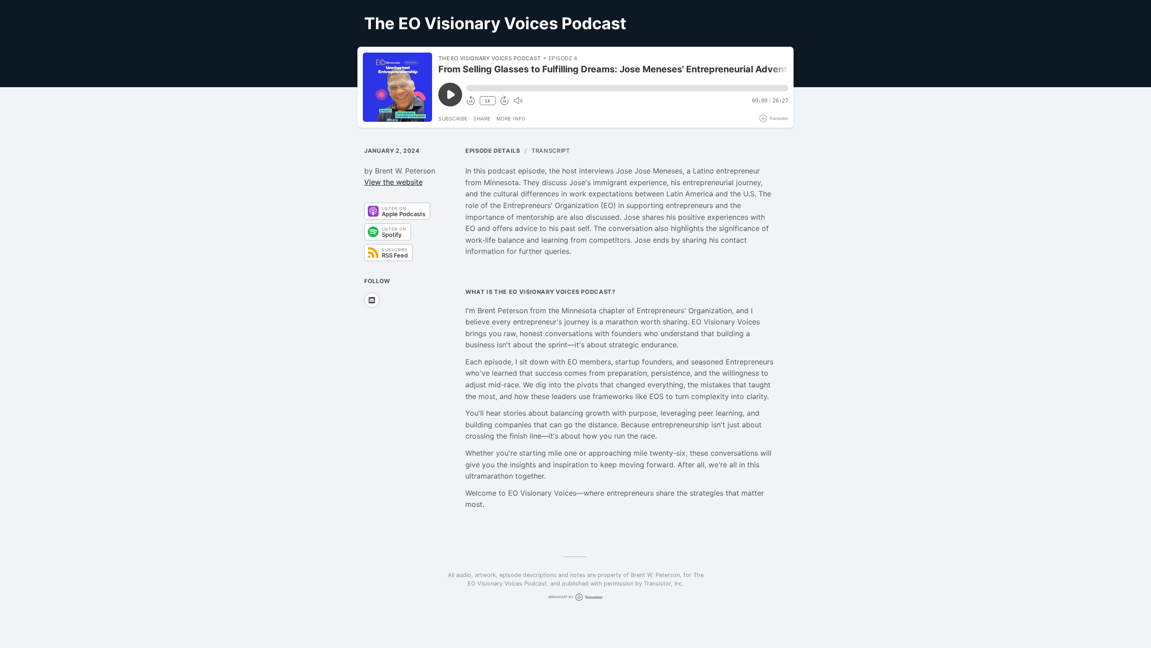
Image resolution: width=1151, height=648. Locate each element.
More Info (511, 118)
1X (487, 100)
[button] (627, 88)
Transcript (550, 150)
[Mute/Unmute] (517, 101)
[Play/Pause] (397, 87)
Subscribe (453, 118)
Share (482, 118)
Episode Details (492, 150)
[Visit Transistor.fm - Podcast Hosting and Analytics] (773, 118)
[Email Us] (371, 300)
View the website (393, 182)
